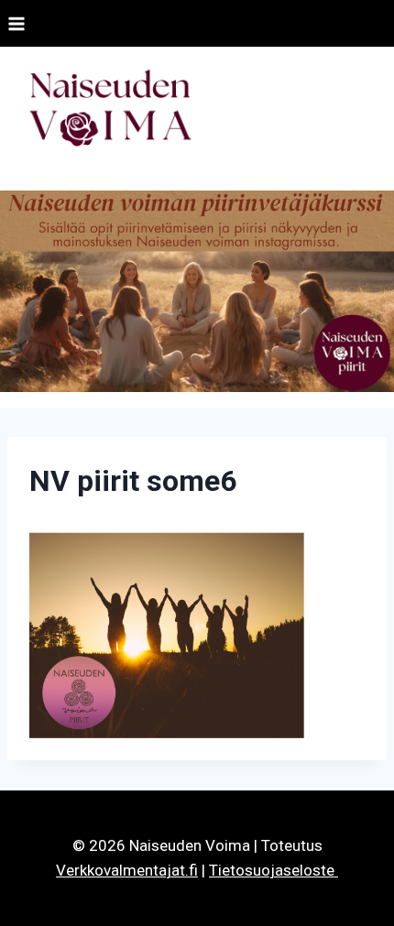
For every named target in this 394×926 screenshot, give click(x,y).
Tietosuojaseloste (273, 870)
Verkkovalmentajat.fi (127, 870)
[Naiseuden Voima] (110, 111)
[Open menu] (17, 23)
